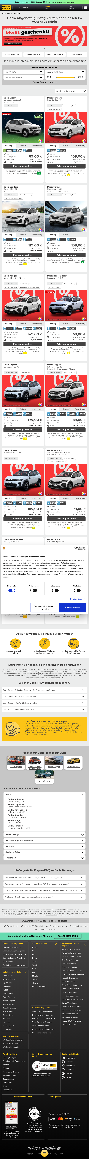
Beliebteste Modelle (12, 972)
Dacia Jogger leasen (70, 992)
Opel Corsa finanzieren (71, 960)
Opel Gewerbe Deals (40, 1026)
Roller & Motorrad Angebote (14, 954)
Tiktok (68, 1078)
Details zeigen (76, 599)
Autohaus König (10, 1054)
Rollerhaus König (68, 936)
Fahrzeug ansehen (22, 166)
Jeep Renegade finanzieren (73, 999)
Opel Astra (7, 986)
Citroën (35, 979)
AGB (5, 1086)
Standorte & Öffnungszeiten (14, 1061)
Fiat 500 (6, 990)
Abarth (35, 983)
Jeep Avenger (8, 1004)
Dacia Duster (8, 994)
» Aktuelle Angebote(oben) (15, 652)
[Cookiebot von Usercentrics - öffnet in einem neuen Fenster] (76, 548)
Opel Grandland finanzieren (73, 971)
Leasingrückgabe (10, 1058)
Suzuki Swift (8, 1015)
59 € (49, 77)
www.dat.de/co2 (51, 915)
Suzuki (35, 965)
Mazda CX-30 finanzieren (72, 1021)
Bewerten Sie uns (10, 1075)
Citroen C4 (7, 1029)
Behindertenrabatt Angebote (15, 965)
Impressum (7, 1090)
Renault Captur (9, 979)
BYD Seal (6, 1022)
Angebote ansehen (66, 2)
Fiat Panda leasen (69, 982)
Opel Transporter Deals (41, 1033)
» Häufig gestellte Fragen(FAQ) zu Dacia (73, 652)
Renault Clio (8, 976)
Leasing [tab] (8, 146)
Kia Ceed (6, 1019)
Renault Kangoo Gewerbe (42, 1015)
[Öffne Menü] (44, 1153)
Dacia (34, 958)
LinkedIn (69, 1062)
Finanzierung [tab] (36, 146)
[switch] (33, 590)
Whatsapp (70, 1066)
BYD (34, 969)
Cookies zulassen (72, 608)
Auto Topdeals (8, 962)
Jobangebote (8, 1079)
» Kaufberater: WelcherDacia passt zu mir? (44, 652)
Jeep (34, 962)
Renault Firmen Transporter (43, 1029)
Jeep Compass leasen (70, 996)
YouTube (69, 1074)
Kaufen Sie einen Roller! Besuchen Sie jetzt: (30, 936)
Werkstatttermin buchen (13, 1040)
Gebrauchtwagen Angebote (14, 951)
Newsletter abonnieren (12, 1072)
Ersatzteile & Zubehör (12, 1043)
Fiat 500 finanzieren (70, 978)
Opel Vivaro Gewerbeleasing (43, 1011)
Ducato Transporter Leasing (43, 1019)
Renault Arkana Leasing (71, 953)
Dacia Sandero (9, 997)
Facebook (70, 1070)
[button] (85, 7)
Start (3, 13)
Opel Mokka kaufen (69, 967)
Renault (35, 947)
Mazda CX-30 (8, 1026)
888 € (80, 77)
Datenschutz (8, 1083)
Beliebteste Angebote (13, 944)
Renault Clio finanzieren (71, 949)
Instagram (70, 1058)
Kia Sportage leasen (70, 1017)
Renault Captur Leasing (71, 956)
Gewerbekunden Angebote (14, 958)
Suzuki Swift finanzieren (71, 1007)
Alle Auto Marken (40, 944)
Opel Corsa (7, 983)
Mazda (35, 976)
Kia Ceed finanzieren (70, 1014)
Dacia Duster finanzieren (72, 985)
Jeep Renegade (9, 1008)
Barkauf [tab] (23, 146)
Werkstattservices (11, 1036)
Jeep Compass (9, 1001)
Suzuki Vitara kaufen (70, 1003)
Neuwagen (10, 13)
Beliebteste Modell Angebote (70, 945)
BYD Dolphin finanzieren (71, 1010)
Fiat (33, 954)
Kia (33, 972)
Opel (34, 951)
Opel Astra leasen (69, 964)
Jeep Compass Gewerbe (42, 1022)
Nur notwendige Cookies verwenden (44, 607)
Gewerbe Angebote (41, 1008)
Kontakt (6, 1065)
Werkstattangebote (11, 1047)
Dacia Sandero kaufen (70, 989)
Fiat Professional (39, 987)
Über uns (6, 1068)
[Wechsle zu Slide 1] (44, 48)
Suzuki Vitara (8, 1011)
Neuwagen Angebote (12, 947)
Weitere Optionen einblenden (44, 82)
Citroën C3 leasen (69, 1025)
